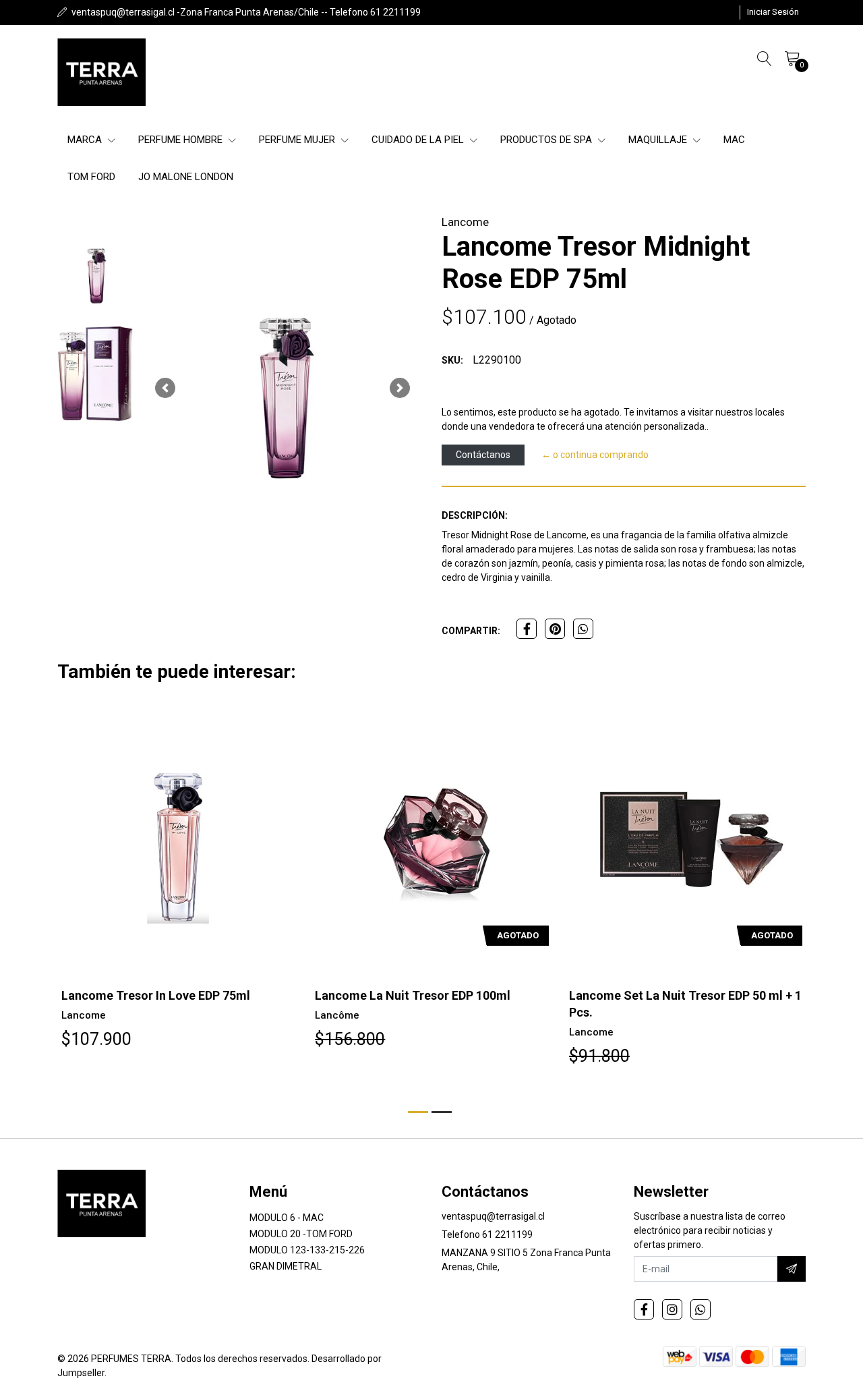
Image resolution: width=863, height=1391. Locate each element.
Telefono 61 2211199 (487, 1234)
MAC (734, 140)
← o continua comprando (595, 454)
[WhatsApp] (700, 1309)
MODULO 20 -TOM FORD (301, 1233)
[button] (165, 388)
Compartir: (471, 630)
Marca (86, 140)
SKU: (452, 360)
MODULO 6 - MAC (286, 1217)
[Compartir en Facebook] (526, 628)
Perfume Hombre (181, 140)
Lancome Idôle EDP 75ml (638, 995)
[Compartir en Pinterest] (554, 628)
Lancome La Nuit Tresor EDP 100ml (158, 995)
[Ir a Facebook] (643, 1309)
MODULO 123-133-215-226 (307, 1250)
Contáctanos (483, 454)
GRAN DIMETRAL (285, 1266)
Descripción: (475, 515)
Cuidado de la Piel (419, 140)
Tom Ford (91, 177)
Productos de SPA (547, 140)
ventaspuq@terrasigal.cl (493, 1216)
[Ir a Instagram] (672, 1309)
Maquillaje (659, 140)
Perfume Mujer (298, 140)
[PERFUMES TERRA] (101, 72)
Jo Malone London (185, 177)
